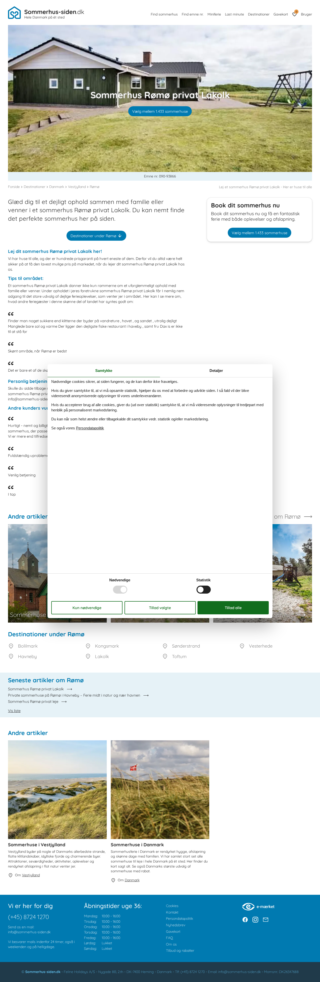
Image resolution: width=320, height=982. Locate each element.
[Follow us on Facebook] (245, 920)
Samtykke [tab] (103, 370)
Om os (171, 944)
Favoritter (296, 11)
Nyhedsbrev (175, 925)
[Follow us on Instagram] (255, 920)
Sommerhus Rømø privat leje (33, 701)
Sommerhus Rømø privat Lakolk (36, 689)
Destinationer (259, 14)
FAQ (169, 938)
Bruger (306, 14)
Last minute (234, 14)
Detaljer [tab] (216, 370)
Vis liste (14, 710)
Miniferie (214, 14)
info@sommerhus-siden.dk (29, 932)
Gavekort (281, 14)
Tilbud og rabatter (180, 950)
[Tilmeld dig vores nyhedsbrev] (265, 920)
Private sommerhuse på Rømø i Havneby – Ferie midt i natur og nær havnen (74, 695)
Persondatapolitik (179, 918)
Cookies (172, 906)
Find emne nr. (193, 14)
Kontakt (172, 912)
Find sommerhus (164, 14)
